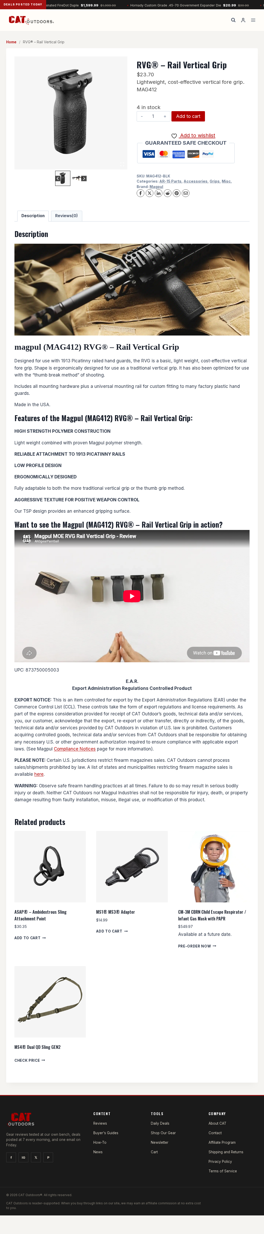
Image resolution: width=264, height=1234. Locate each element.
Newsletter (159, 1142)
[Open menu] (253, 20)
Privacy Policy (220, 1161)
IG (23, 1157)
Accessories (196, 181)
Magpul (156, 186)
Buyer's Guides (105, 1133)
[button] (62, 178)
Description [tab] (33, 215)
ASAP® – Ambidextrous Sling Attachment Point (40, 915)
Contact (215, 1133)
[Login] (243, 20)
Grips (215, 181)
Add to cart (188, 116)
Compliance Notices (75, 748)
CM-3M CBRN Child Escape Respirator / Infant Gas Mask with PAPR (212, 915)
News (98, 1152)
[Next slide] (84, 178)
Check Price (27, 1060)
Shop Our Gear (163, 1133)
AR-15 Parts (170, 181)
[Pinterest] (176, 193)
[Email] (185, 193)
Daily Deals (160, 1123)
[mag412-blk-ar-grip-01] (70, 112)
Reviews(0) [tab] (66, 215)
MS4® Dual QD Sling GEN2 (37, 1047)
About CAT (217, 1123)
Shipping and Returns (226, 1152)
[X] (149, 193)
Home (11, 42)
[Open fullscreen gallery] (122, 164)
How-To (99, 1142)
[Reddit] (167, 193)
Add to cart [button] (27, 938)
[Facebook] (140, 193)
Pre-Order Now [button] (194, 946)
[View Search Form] (233, 20)
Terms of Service (223, 1171)
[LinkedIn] (158, 193)
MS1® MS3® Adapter (115, 912)
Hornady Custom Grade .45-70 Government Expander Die (162, 5)
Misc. (227, 181)
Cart (154, 1152)
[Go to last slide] (58, 178)
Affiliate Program (222, 1142)
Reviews (100, 1123)
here (39, 774)
